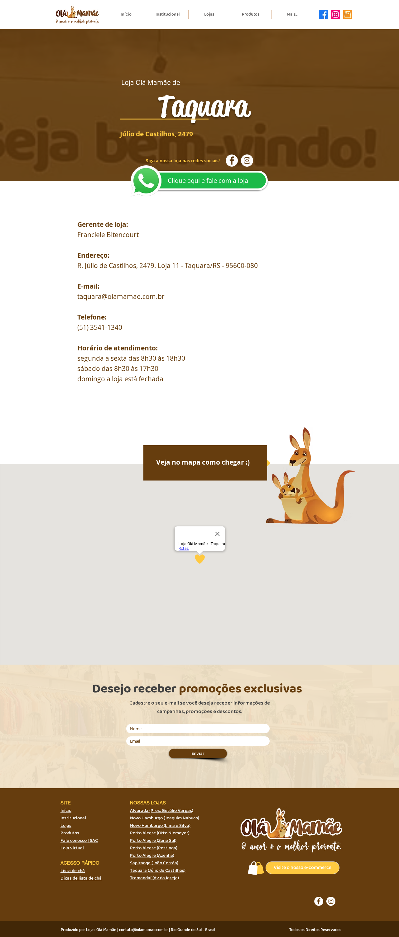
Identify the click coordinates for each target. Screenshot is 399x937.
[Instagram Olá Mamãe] (335, 14)
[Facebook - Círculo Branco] (232, 160)
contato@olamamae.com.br (143, 930)
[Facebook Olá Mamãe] (323, 14)
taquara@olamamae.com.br (121, 296)
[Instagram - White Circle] (247, 160)
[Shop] (253, 867)
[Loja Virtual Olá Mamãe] (347, 14)
